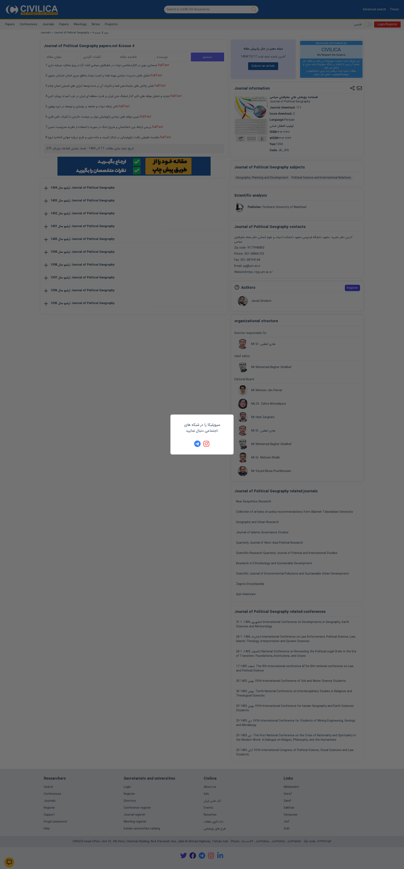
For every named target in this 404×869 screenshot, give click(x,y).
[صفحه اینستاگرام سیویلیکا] (206, 443)
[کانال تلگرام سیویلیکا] (197, 443)
